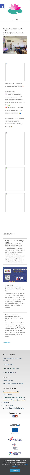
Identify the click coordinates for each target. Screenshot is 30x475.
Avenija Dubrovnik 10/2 (10, 372)
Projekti (13, 33)
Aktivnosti (7, 245)
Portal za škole (8, 405)
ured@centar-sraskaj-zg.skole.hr (13, 383)
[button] (2, 6)
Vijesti (4, 35)
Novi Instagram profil (11, 315)
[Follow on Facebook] (13, 416)
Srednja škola (19, 33)
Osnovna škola (15, 289)
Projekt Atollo (9, 285)
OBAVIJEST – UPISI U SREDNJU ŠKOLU (14, 241)
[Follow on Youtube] (16, 416)
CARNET (6, 403)
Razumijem (15, 470)
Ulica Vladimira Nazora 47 (11, 368)
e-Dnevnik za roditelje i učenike (13, 408)
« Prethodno (6, 342)
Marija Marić (9, 243)
